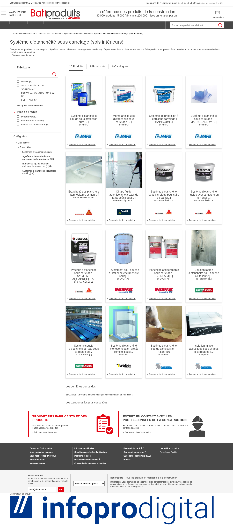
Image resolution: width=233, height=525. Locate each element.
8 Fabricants (97, 66)
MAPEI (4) (26, 81)
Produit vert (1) (29, 116)
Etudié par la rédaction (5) (35, 124)
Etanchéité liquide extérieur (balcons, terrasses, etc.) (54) (37, 165)
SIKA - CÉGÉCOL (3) (32, 85)
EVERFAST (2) (29, 100)
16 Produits (76, 66)
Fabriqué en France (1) (33, 120)
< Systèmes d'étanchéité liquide (36, 152)
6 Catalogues (120, 66)
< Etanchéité (24, 147)
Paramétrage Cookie (168, 452)
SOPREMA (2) (29, 89)
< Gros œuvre (23, 142)
